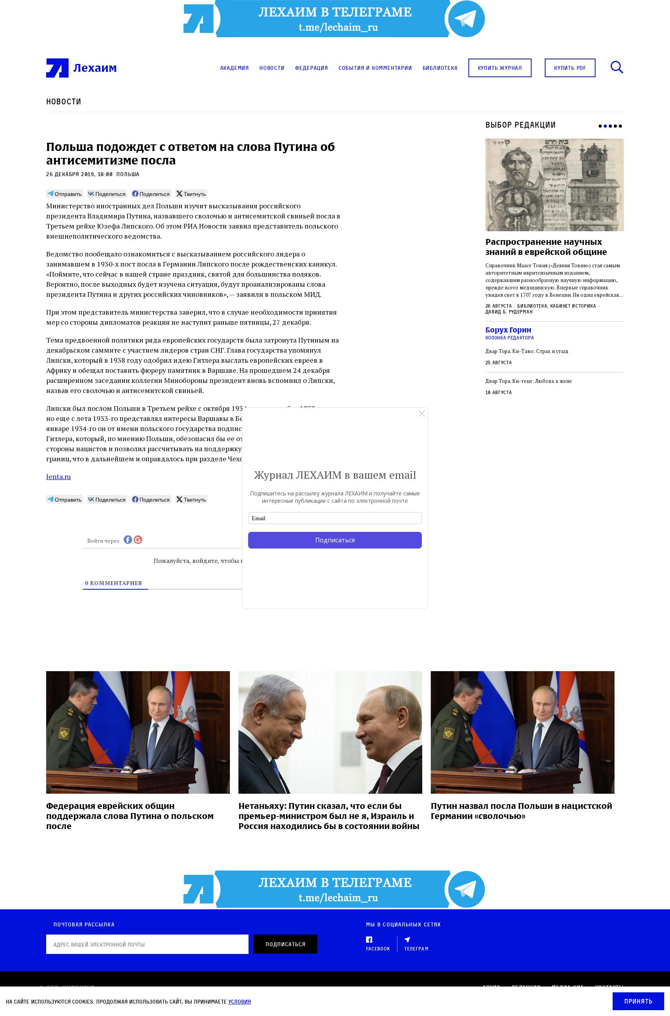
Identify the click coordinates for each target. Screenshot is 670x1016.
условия (239, 1001)
